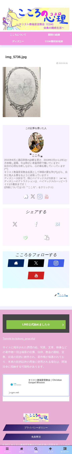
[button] (46, 237)
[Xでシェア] (14, 224)
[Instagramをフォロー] (39, 196)
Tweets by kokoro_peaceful (19, 338)
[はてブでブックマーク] (57, 224)
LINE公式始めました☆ (36, 324)
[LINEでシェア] (25, 237)
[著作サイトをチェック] (26, 196)
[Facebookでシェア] (36, 224)
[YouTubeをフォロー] (46, 196)
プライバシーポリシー (36, 427)
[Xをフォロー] (32, 196)
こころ (36, 155)
